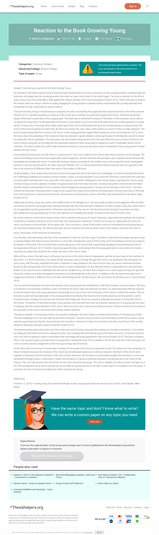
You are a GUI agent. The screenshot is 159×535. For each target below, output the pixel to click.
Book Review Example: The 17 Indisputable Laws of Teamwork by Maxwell (117, 476)
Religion (48, 64)
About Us (128, 507)
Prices (44, 6)
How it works (57, 6)
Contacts (93, 6)
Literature (38, 64)
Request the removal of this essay (52, 455)
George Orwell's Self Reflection (69, 483)
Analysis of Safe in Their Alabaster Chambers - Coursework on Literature (33, 476)
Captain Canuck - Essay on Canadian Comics (33, 483)
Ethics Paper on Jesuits (108, 483)
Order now (94, 422)
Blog (82, 6)
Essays (71, 6)
